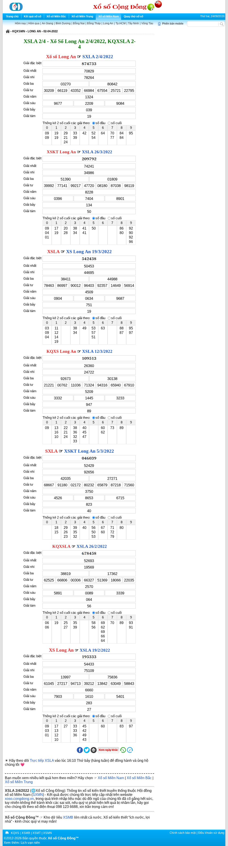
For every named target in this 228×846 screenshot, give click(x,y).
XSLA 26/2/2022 (92, 546)
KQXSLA (61, 546)
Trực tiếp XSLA (42, 760)
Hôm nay (20, 23)
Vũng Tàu (147, 23)
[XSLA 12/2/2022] (123, 752)
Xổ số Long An (61, 56)
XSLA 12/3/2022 (97, 351)
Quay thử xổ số (133, 16)
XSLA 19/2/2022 (95, 650)
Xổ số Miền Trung (82, 16)
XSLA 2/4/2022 (17, 791)
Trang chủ (12, 16)
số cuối (116, 123)
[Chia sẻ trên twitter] (86, 752)
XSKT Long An (61, 152)
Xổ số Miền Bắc (56, 16)
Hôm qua (33, 23)
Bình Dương (63, 23)
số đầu (100, 123)
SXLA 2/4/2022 (97, 56)
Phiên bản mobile (172, 23)
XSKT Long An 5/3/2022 (89, 451)
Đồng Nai (79, 23)
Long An (108, 23)
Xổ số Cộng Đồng (20, 817)
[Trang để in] (93, 752)
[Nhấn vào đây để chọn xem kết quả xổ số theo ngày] (108, 750)
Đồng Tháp (94, 23)
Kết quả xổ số (32, 16)
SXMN (38, 795)
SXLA (51, 451)
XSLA (53, 251)
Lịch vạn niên (30, 842)
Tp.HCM (121, 23)
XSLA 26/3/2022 (97, 152)
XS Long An (61, 650)
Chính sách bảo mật (183, 832)
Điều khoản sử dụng (211, 832)
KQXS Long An (61, 351)
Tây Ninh (133, 23)
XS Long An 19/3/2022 (89, 251)
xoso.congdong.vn (19, 799)
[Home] (7, 833)
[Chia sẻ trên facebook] (79, 752)
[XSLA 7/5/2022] (140, 752)
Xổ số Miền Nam (108, 16)
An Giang (47, 23)
